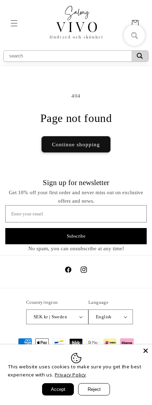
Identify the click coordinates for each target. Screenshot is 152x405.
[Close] (145, 350)
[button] (14, 23)
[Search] (139, 56)
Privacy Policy (70, 375)
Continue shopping (76, 144)
